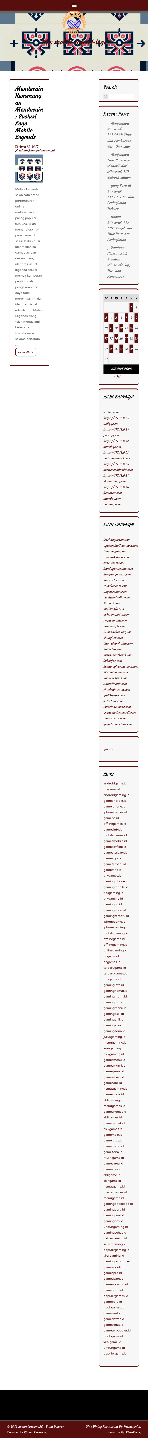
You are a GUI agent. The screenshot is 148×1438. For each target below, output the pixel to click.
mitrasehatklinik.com (117, 655)
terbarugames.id (115, 973)
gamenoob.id (113, 1290)
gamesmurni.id (114, 1066)
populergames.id (115, 1296)
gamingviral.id (113, 1215)
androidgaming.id (116, 795)
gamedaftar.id (113, 1319)
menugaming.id (115, 1043)
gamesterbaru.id (115, 853)
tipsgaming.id (113, 893)
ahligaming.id (113, 1100)
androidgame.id (115, 783)
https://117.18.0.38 (116, 464)
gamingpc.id (112, 904)
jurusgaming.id (114, 1037)
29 (131, 349)
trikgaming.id (113, 899)
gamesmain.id (113, 1077)
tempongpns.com (114, 551)
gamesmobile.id (115, 841)
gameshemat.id (114, 1112)
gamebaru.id (112, 1302)
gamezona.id (112, 1152)
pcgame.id (111, 956)
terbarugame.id (114, 968)
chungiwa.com (113, 638)
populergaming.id (116, 1250)
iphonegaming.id (115, 927)
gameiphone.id (114, 806)
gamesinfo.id (113, 829)
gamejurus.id (113, 1140)
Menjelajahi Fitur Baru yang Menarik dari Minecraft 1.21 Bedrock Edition (119, 166)
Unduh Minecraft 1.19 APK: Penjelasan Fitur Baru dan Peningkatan (119, 228)
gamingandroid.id (116, 910)
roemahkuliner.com (116, 557)
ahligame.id (111, 1175)
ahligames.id (112, 1117)
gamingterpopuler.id (118, 1261)
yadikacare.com (114, 695)
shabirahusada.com (116, 689)
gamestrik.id (112, 870)
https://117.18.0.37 (116, 475)
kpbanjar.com (112, 661)
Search (110, 87)
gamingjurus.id (114, 1002)
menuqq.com (112, 504)
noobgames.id (113, 1307)
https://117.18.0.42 (116, 441)
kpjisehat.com (112, 649)
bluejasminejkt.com (116, 597)
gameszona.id (113, 1094)
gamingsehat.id (114, 1233)
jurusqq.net (111, 435)
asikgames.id (113, 1129)
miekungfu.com (113, 609)
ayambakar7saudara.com (120, 545)
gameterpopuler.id (117, 1330)
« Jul (117, 377)
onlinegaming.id (115, 950)
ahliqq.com (110, 424)
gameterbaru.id (114, 864)
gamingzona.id (114, 1031)
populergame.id (115, 1353)
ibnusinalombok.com (117, 707)
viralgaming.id (113, 1256)
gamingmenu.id (115, 1008)
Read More (25, 352)
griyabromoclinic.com (118, 724)
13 (121, 328)
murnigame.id (113, 1158)
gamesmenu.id (114, 1060)
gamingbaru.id (114, 1210)
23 (136, 338)
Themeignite (132, 1426)
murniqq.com (112, 498)
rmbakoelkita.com (115, 586)
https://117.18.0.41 (116, 452)
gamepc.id (111, 818)
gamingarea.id (113, 1025)
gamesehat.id (113, 1325)
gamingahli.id (113, 1019)
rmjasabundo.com (115, 620)
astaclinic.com (113, 701)
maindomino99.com (116, 458)
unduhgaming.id (115, 1227)
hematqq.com (112, 493)
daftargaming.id (115, 1238)
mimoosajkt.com (114, 626)
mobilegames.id (115, 835)
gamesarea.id (113, 1163)
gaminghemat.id (115, 991)
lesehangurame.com (116, 540)
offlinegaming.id (115, 945)
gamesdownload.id (117, 1284)
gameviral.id (112, 1313)
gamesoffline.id (114, 847)
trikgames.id (112, 876)
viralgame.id (112, 1342)
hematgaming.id (115, 1089)
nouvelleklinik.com (115, 678)
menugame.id (113, 1198)
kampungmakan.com (117, 574)
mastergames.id (115, 1192)
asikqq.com (111, 412)
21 (126, 338)
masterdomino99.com (118, 470)
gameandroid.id (115, 801)
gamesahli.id (112, 1083)
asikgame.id (112, 1181)
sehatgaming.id (114, 1244)
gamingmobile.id (115, 887)
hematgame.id (114, 1186)
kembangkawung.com (117, 632)
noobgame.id (113, 1336)
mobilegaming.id (115, 933)
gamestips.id (112, 858)
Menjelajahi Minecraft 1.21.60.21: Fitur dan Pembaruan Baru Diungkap (119, 135)
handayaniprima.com (118, 568)
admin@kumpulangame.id (37, 150)
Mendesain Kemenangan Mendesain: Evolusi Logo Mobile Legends (29, 113)
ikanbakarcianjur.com (118, 643)
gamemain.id (113, 1135)
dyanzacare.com (114, 718)
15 (131, 328)
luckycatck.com (113, 580)
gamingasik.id (113, 1014)
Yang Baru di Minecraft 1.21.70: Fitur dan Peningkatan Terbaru (120, 197)
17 (106, 338)
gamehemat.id (114, 1123)
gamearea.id (112, 1169)
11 (111, 328)
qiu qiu (108, 749)
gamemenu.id (113, 1146)
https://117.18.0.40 (116, 487)
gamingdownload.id (118, 1204)
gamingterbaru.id (116, 916)
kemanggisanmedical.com (120, 666)
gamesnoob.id (113, 1267)
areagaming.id (113, 1048)
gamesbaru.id (113, 1279)
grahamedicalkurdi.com (119, 712)
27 (121, 349)
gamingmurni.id (115, 996)
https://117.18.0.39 (116, 429)
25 (111, 349)
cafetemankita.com (116, 615)
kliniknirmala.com (115, 672)
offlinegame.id (114, 939)
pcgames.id (111, 962)
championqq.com (114, 481)
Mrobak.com (111, 603)
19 (116, 338)
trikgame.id (111, 789)
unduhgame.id (114, 1348)
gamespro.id (112, 1273)
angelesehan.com (115, 591)
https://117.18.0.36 (116, 418)
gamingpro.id (113, 1221)
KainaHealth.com (115, 684)
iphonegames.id (115, 812)
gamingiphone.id (115, 881)
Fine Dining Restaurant (102, 1426)
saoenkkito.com (113, 563)
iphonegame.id (114, 922)
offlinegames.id (114, 824)
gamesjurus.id (113, 1071)
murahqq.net (112, 447)
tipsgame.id (112, 979)
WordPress (132, 1432)
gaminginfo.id (113, 985)
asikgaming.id (113, 1054)
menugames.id (114, 1106)
